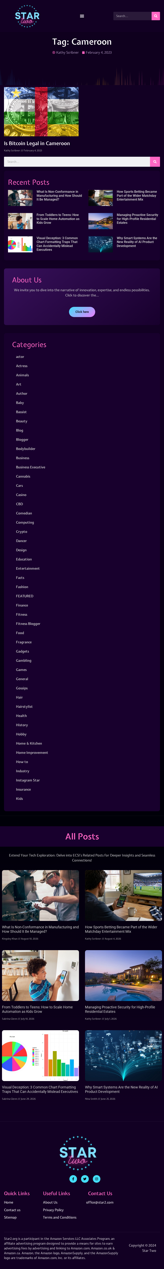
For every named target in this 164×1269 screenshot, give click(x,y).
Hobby (21, 734)
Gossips (22, 688)
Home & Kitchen (29, 743)
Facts (20, 577)
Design (21, 550)
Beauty (21, 421)
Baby (20, 402)
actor (20, 356)
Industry (22, 771)
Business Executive (30, 467)
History (22, 725)
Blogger (22, 439)
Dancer (21, 540)
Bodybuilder (25, 448)
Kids (19, 798)
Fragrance (24, 642)
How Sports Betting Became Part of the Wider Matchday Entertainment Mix (137, 195)
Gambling (23, 660)
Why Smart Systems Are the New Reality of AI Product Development (137, 242)
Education (24, 559)
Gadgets (22, 651)
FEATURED (24, 596)
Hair (19, 697)
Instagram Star (28, 780)
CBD (19, 504)
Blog (19, 430)
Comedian (24, 513)
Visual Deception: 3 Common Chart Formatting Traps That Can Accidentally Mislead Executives (57, 244)
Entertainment (28, 568)
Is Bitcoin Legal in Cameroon (37, 143)
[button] (82, 16)
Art (18, 384)
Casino (21, 494)
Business (22, 458)
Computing (25, 522)
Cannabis (23, 476)
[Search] (156, 16)
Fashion (22, 586)
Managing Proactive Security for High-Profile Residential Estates (137, 218)
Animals (22, 375)
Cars (19, 485)
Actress (21, 365)
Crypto (21, 531)
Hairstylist (24, 706)
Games (21, 669)
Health (21, 715)
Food (20, 632)
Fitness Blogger (28, 623)
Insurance (23, 789)
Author (21, 393)
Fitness (21, 614)
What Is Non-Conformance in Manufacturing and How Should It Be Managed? (59, 195)
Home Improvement (32, 752)
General (22, 679)
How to (22, 761)
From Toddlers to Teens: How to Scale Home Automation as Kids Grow (58, 218)
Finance (22, 605)
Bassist (21, 412)
